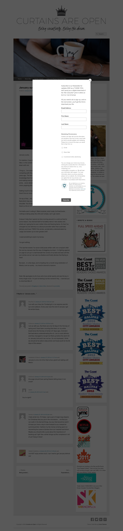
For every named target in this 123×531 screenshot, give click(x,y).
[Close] (90, 80)
